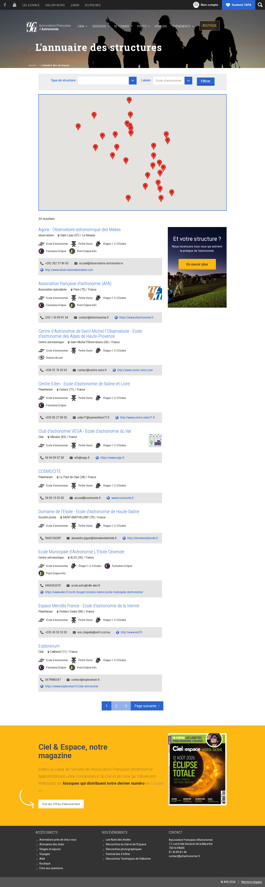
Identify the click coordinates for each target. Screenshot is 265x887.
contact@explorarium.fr (85, 680)
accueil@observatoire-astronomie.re (101, 263)
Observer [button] (99, 26)
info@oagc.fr (82, 458)
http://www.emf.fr (131, 632)
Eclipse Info (93, 5)
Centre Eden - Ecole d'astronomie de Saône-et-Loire (84, 383)
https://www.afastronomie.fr (136, 317)
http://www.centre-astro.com (135, 370)
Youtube (14, 5)
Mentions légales (251, 882)
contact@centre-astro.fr (92, 370)
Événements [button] (181, 26)
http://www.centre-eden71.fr (137, 417)
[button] (160, 189)
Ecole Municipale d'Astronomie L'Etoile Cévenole (81, 551)
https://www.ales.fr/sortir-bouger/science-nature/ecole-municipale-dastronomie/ (94, 592)
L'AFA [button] (80, 26)
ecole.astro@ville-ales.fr (85, 585)
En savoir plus (197, 264)
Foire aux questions (51, 868)
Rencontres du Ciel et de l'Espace (126, 844)
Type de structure (63, 80)
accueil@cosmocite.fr (87, 498)
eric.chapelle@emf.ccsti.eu (94, 632)
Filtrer (205, 81)
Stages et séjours (50, 849)
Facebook (5, 5)
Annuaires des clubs (51, 844)
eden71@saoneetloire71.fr (94, 417)
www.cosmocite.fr (123, 498)
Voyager (161, 26)
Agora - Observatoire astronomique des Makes (79, 229)
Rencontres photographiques (124, 849)
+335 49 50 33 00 (56, 632)
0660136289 (53, 538)
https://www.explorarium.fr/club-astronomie (71, 686)
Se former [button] (121, 26)
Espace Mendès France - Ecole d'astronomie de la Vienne (88, 605)
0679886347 (53, 680)
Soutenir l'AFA (241, 5)
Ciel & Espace (31, 5)
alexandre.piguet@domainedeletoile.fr (94, 538)
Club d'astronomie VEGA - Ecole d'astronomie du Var (84, 431)
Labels (146, 80)
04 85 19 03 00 (54, 498)
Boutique (210, 25)
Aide (42, 858)
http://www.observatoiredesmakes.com (69, 270)
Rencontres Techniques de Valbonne (128, 858)
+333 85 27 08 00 (56, 417)
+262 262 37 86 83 (56, 263)
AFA (48, 26)
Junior (74, 5)
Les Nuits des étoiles (118, 839)
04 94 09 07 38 (54, 458)
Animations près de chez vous (57, 839)
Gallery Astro (55, 5)
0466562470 (53, 585)
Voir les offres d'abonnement (61, 804)
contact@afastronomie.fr (94, 317)
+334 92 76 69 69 (56, 370)
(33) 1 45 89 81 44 (56, 317)
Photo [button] (141, 26)
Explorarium (49, 646)
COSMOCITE (49, 471)
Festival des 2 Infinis (118, 854)
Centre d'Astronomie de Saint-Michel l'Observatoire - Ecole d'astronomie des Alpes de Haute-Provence (90, 333)
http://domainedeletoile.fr (142, 538)
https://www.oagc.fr (112, 458)
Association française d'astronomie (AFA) (75, 283)
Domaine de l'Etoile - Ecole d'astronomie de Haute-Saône (88, 511)
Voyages (44, 854)
